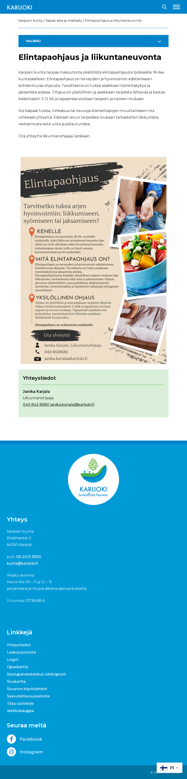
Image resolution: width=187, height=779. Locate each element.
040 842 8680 (36, 404)
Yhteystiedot (19, 645)
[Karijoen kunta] (19, 6)
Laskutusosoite (21, 652)
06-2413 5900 (28, 557)
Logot (12, 659)
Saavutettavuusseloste (28, 696)
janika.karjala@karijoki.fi (72, 404)
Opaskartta (17, 667)
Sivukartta (16, 681)
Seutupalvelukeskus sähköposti (36, 674)
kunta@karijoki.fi (22, 563)
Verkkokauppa (20, 711)
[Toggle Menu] (176, 7)
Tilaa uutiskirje (20, 703)
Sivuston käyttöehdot (27, 689)
